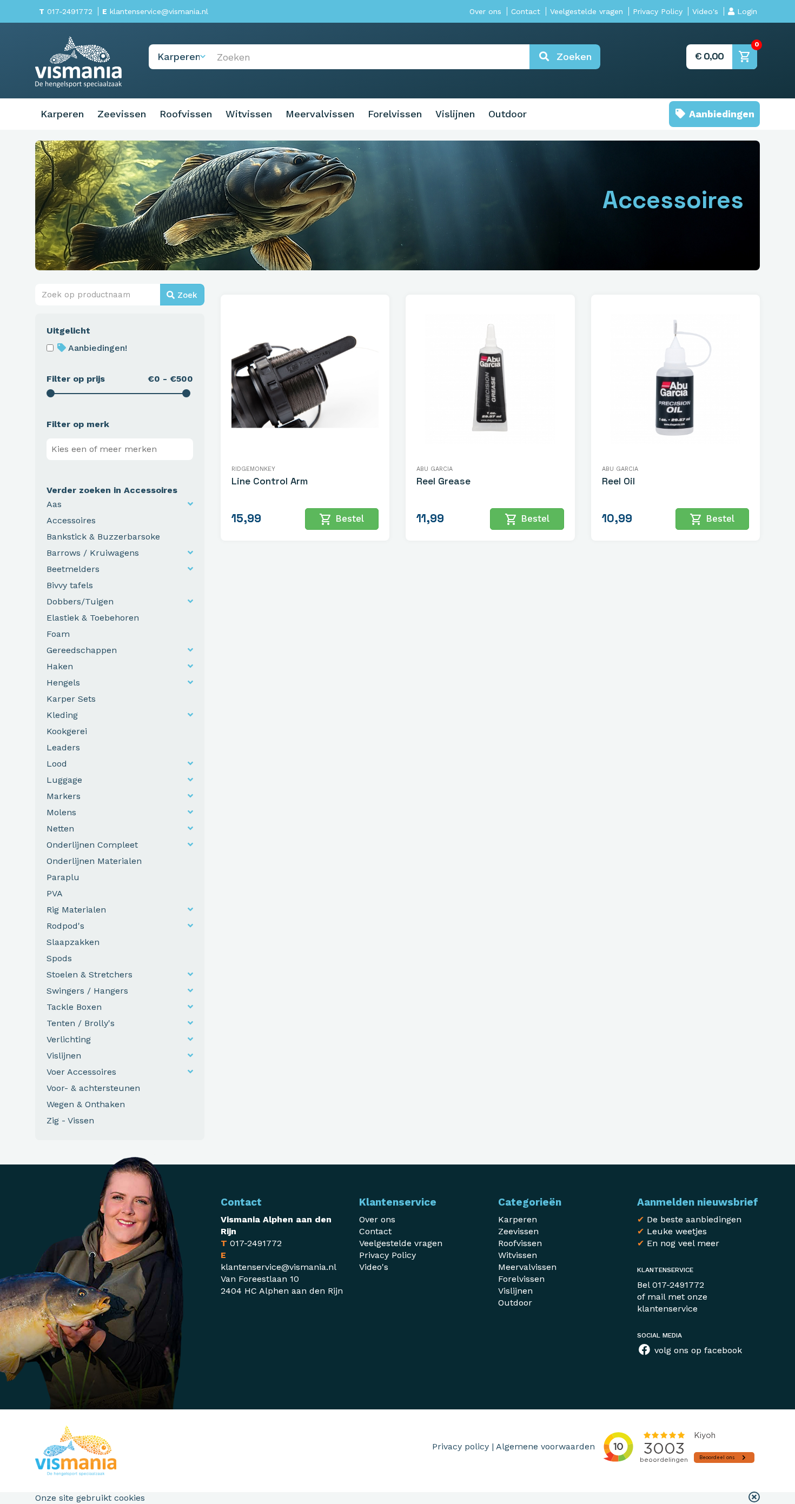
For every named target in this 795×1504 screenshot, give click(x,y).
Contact (525, 11)
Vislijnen (455, 113)
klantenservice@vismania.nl (155, 11)
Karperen (62, 113)
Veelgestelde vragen (586, 11)
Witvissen (249, 113)
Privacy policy (460, 1446)
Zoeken (571, 56)
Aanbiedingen (720, 113)
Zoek (186, 295)
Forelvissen (395, 113)
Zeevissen (121, 113)
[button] (754, 1498)
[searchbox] (122, 449)
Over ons (485, 11)
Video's (705, 11)
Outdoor (507, 113)
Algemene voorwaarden (545, 1446)
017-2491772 (65, 11)
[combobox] (120, 449)
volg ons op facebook (697, 1350)
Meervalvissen (320, 113)
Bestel (341, 519)
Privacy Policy (658, 11)
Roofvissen (186, 113)
